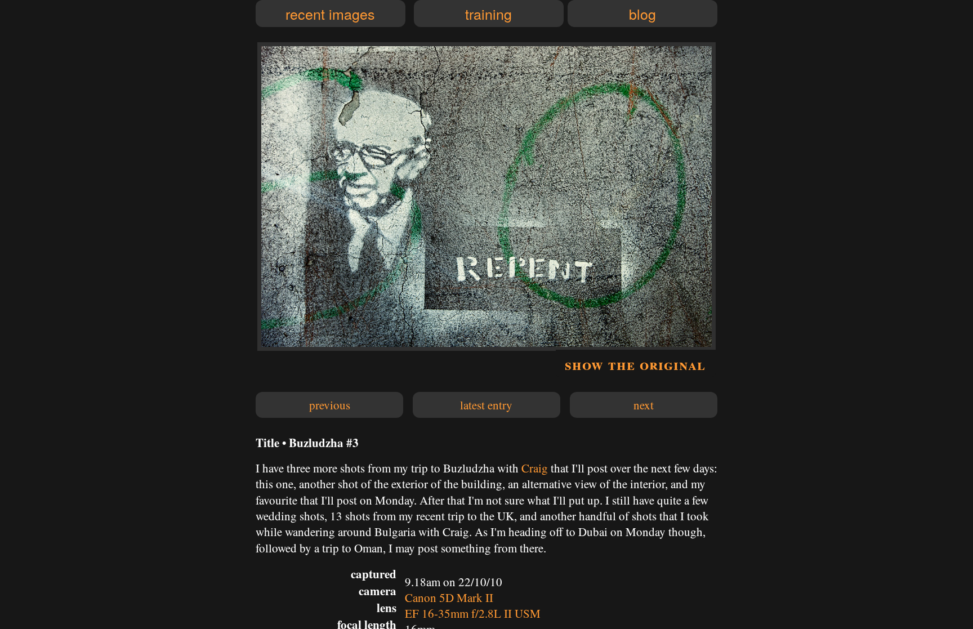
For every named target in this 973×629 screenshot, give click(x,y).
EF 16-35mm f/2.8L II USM (473, 613)
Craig (534, 468)
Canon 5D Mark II (449, 597)
